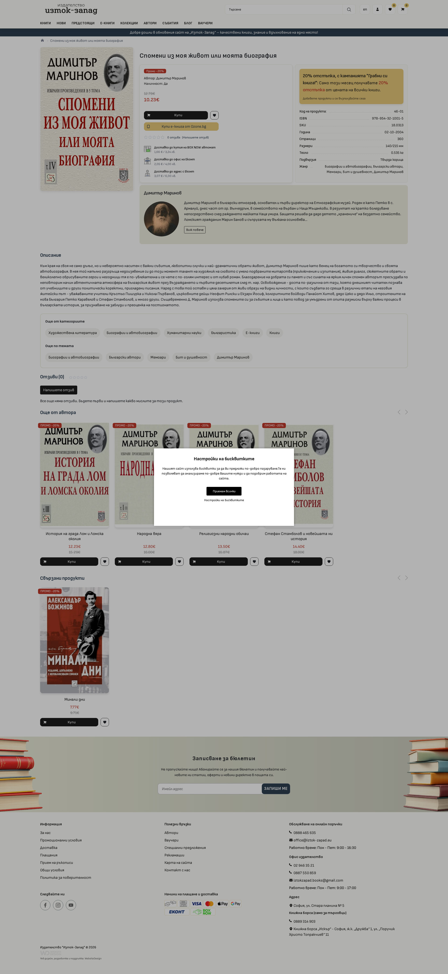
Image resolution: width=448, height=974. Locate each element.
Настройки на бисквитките (224, 500)
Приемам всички (224, 491)
